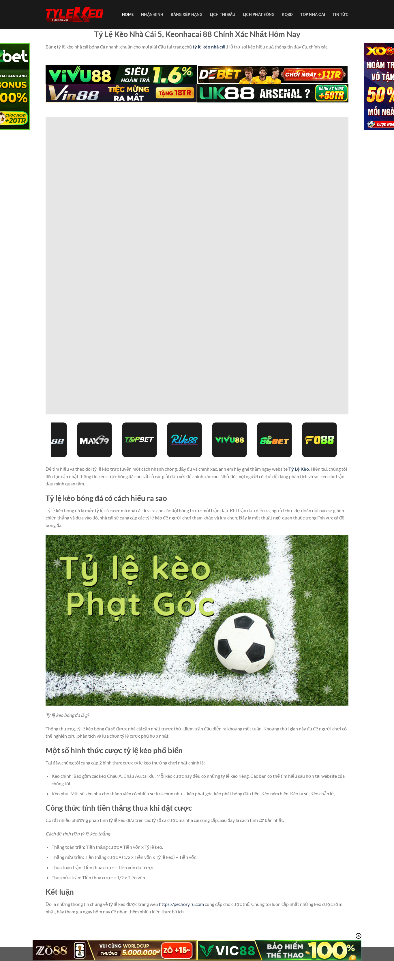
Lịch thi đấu (222, 14)
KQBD (287, 14)
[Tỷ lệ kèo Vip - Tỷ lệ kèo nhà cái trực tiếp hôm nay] (74, 14)
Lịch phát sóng (259, 14)
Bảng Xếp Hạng (186, 14)
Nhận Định (152, 14)
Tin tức (340, 14)
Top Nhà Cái (312, 14)
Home (128, 14)
